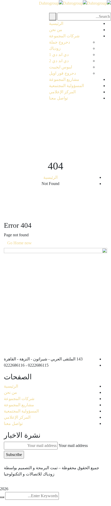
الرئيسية (50, 177)
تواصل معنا (13, 423)
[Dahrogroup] (99, 3)
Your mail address (73, 445)
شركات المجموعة (19, 398)
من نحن (10, 392)
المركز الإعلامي (17, 417)
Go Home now (20, 243)
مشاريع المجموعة (19, 405)
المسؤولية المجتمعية (21, 411)
